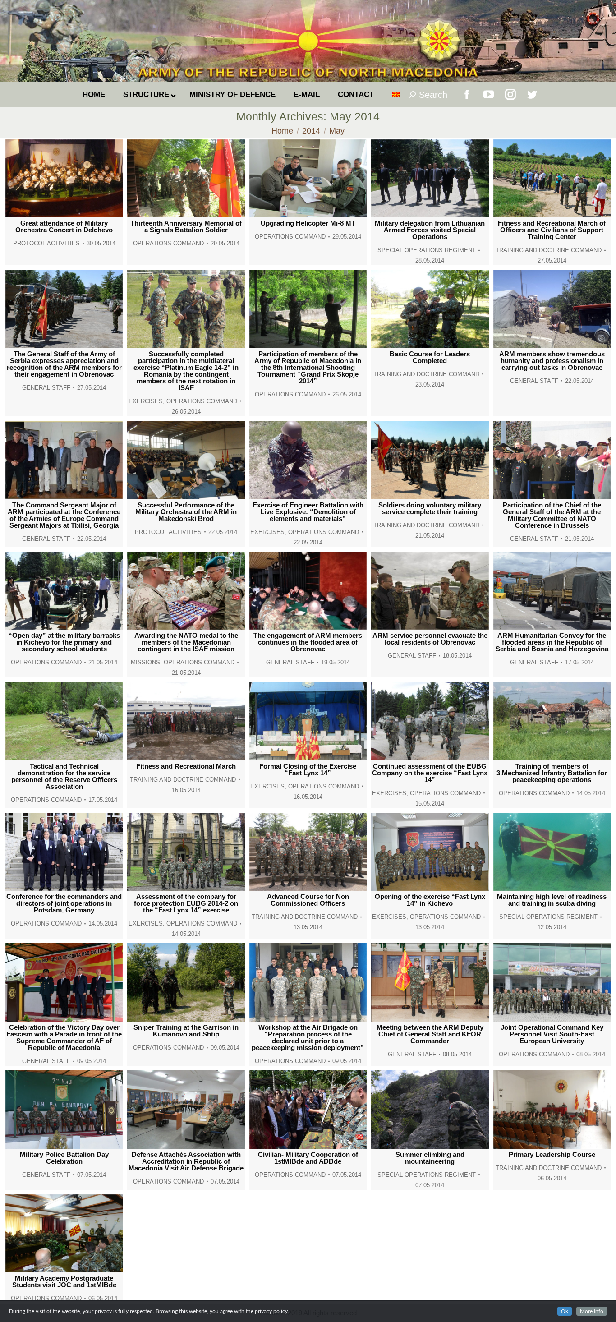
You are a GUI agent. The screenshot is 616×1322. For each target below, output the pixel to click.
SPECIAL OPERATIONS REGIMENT (426, 250)
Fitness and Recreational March (186, 766)
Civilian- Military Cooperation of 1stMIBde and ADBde (308, 1158)
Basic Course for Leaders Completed (430, 357)
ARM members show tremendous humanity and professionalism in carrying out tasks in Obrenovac (552, 360)
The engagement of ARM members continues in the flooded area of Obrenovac (307, 642)
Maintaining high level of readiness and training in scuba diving (552, 900)
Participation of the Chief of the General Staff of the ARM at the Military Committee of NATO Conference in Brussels (552, 515)
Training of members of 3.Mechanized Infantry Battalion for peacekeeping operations (551, 772)
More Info (591, 1311)
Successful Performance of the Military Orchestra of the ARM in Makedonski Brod (186, 511)
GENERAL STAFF (46, 388)
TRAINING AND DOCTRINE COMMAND (549, 250)
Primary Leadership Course (552, 1154)
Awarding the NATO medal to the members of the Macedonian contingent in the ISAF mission (186, 642)
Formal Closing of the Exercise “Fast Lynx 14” (307, 769)
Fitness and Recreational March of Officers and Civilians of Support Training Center (552, 229)
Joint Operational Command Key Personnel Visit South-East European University (552, 1034)
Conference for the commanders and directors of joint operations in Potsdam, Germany (64, 903)
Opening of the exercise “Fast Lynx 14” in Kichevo (430, 900)
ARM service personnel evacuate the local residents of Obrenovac (429, 638)
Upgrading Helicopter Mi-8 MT (308, 223)
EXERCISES (146, 401)
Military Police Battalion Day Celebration (64, 1158)
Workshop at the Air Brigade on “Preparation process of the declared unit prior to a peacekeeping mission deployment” (308, 1037)
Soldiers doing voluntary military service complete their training (429, 508)
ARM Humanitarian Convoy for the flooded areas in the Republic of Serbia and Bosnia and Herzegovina (552, 642)
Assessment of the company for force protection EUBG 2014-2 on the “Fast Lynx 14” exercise (186, 903)
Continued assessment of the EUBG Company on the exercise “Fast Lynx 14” (429, 772)
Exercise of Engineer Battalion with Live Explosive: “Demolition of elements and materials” (308, 511)
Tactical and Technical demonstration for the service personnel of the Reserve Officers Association (64, 776)
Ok (564, 1311)
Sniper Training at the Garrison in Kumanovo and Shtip (186, 1030)
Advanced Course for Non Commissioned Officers (308, 900)
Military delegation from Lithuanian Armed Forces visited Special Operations (430, 229)
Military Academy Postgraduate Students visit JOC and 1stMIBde (64, 1281)
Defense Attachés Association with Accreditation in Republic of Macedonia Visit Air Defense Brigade (186, 1161)
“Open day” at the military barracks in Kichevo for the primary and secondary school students (64, 642)
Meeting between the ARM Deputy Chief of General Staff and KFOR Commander (430, 1034)
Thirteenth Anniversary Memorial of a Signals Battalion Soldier (186, 226)
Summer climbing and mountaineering (429, 1158)
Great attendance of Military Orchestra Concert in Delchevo (64, 226)
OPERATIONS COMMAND (168, 243)
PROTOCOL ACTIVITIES (46, 243)
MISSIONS (145, 662)
